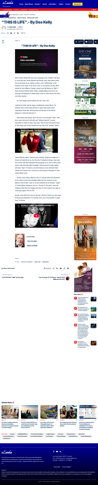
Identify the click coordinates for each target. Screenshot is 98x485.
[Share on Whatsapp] (53, 268)
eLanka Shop (24, 9)
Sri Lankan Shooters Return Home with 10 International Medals (68, 424)
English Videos (21, 18)
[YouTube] (94, 9)
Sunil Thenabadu (22, 436)
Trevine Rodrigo (61, 436)
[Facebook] (92, 9)
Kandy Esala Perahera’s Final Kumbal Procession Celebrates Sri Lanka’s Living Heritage (83, 344)
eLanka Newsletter (86, 436)
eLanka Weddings (7, 9)
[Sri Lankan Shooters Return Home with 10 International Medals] (68, 412)
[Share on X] (7, 33)
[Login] (85, 4)
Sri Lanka (60, 434)
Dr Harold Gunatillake (37, 434)
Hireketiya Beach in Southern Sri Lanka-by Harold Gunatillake (83, 309)
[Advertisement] (85, 188)
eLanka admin (12, 27)
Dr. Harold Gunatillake (36, 436)
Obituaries (81, 434)
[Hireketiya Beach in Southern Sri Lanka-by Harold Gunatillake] (93, 309)
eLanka (8, 3)
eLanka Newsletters (8, 436)
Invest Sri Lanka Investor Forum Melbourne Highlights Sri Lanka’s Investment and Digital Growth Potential (86, 426)
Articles (21, 14)
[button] (88, 4)
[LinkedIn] (95, 9)
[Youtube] (88, 42)
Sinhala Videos (71, 434)
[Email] (11, 33)
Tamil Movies (6, 438)
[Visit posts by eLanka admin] (4, 28)
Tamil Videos (49, 436)
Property (16, 9)
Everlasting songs (32, 18)
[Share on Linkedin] (57, 268)
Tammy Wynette (45, 261)
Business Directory (33, 9)
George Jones (37, 261)
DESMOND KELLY (12, 18)
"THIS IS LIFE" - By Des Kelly (26, 261)
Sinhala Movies (73, 436)
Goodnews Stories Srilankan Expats (12, 14)
